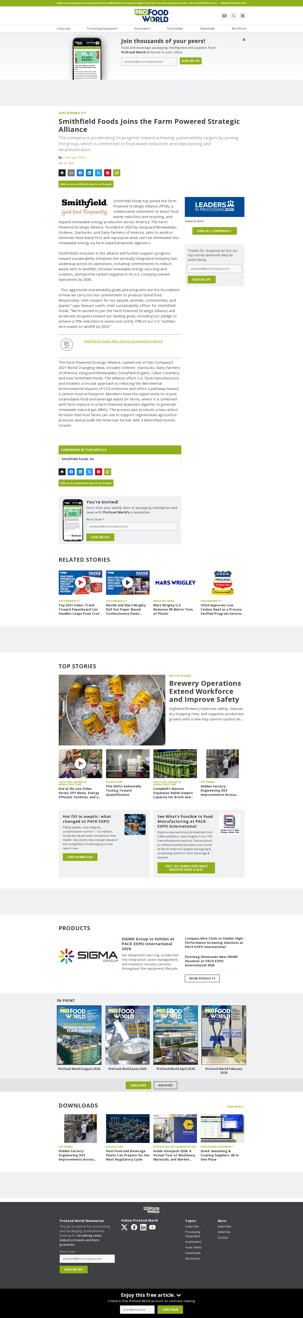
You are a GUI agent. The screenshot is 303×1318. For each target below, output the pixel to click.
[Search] (233, 15)
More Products (202, 978)
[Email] (71, 172)
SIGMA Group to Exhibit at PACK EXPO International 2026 (148, 943)
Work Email (95, 519)
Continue (170, 1310)
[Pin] (107, 172)
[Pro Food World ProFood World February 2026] (223, 1035)
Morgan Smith (76, 157)
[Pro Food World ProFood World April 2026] (175, 1035)
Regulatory (114, 782)
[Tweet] (98, 172)
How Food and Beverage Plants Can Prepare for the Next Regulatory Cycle (128, 1155)
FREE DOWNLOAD (80, 857)
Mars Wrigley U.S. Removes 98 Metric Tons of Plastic (173, 609)
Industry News (164, 600)
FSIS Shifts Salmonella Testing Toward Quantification (123, 790)
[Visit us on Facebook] (134, 1227)
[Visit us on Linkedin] (143, 1227)
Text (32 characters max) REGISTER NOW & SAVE (186, 868)
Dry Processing (180, 675)
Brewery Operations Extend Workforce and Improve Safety (205, 691)
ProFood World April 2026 (175, 1069)
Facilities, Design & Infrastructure (72, 783)
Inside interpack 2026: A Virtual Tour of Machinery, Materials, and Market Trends (174, 1155)
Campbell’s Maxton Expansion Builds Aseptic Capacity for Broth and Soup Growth (173, 793)
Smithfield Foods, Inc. (78, 459)
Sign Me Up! (190, 61)
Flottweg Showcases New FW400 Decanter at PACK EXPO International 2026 (211, 961)
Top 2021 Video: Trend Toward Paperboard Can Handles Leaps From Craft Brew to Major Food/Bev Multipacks (80, 609)
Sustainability (72, 113)
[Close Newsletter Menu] (244, 39)
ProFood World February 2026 (224, 1071)
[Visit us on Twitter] (124, 1227)
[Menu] (242, 15)
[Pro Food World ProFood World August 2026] (79, 1035)
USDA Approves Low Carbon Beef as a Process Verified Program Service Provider (221, 609)
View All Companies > (214, 231)
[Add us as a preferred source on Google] (116, 172)
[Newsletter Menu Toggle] (224, 15)
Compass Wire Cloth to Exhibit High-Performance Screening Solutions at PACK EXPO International (214, 942)
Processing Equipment (217, 1146)
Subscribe (138, 1085)
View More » (236, 1106)
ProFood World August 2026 (79, 1069)
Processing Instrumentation (174, 1146)
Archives (165, 1085)
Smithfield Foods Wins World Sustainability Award (123, 341)
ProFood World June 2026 (127, 1069)
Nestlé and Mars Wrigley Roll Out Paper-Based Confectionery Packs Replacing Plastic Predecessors (126, 609)
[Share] (80, 172)
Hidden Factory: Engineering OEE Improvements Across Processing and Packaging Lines (222, 790)
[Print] (62, 172)
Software (208, 782)
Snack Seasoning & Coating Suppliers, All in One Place (220, 1155)
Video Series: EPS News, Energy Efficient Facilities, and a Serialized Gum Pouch (79, 793)
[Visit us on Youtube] (152, 1227)
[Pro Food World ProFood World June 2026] (127, 1035)
